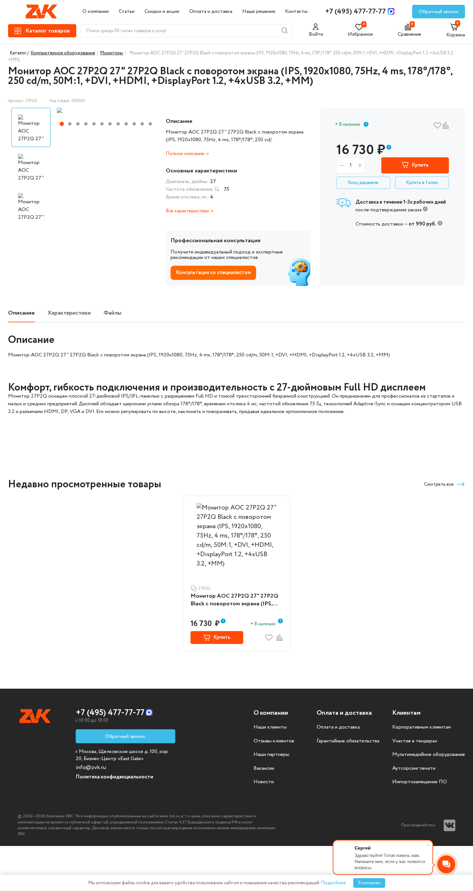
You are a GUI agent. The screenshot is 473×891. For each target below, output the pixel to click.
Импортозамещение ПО (419, 781)
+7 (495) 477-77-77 (355, 11)
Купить (420, 165)
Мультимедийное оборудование (428, 754)
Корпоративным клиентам (421, 727)
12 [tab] (150, 123)
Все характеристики (188, 211)
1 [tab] (62, 124)
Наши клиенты (270, 727)
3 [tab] (77, 123)
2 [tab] (69, 123)
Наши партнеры (271, 754)
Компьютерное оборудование (63, 53)
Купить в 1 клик (422, 182)
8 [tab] (118, 123)
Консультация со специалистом (213, 272)
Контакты (296, 11)
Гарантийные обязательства (348, 741)
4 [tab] (86, 123)
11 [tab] (142, 123)
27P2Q (204, 588)
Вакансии (264, 768)
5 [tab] (94, 123)
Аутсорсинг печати (413, 768)
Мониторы (111, 53)
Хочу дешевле (363, 182)
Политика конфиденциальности (114, 777)
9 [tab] (126, 123)
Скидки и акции (161, 11)
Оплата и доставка (210, 11)
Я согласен (369, 883)
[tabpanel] (105, 110)
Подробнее (333, 883)
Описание (21, 313)
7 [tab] (110, 123)
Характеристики (69, 313)
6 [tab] (102, 123)
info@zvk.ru (91, 767)
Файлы (112, 313)
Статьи (126, 11)
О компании (95, 11)
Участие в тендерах (414, 741)
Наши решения (258, 11)
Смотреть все (439, 484)
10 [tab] (134, 123)
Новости (264, 781)
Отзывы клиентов (274, 741)
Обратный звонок (439, 11)
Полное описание (185, 153)
